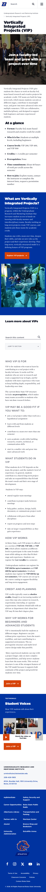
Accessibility (25, 873)
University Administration (10, 832)
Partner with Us (10, 819)
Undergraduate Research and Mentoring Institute (21, 13)
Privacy (35, 873)
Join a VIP (11, 683)
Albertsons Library (11, 812)
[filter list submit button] (39, 337)
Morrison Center (30, 819)
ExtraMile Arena (29, 831)
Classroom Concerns (18, 877)
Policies (32, 877)
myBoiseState (9, 797)
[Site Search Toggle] (33, 4)
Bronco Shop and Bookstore (30, 825)
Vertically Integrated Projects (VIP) (18, 16)
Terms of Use (12, 873)
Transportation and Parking (31, 813)
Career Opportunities (13, 805)
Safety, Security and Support (31, 798)
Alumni (7, 824)
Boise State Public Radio (30, 806)
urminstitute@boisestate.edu (16, 773)
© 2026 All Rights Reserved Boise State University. (23, 886)
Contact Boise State (23, 881)
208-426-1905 (10, 777)
